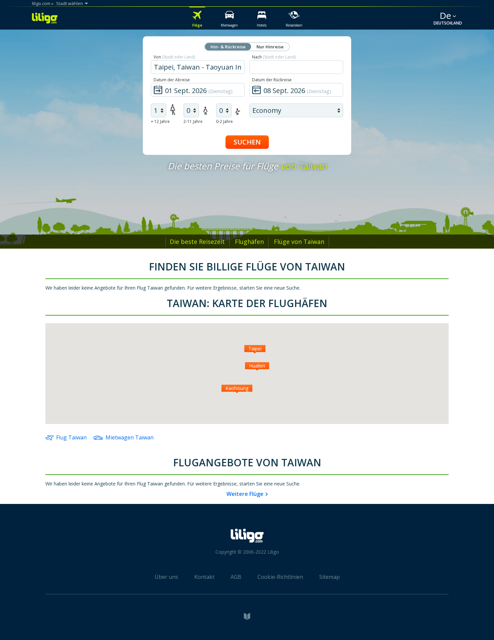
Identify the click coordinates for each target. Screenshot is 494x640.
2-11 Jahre (193, 121)
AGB (236, 577)
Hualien (257, 365)
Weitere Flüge (245, 494)
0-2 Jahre (224, 121)
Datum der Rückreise (272, 80)
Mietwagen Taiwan (130, 437)
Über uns (166, 577)
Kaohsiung (236, 388)
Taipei (254, 348)
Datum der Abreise (172, 80)
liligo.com (41, 3)
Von (174, 57)
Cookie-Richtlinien (280, 577)
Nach (274, 57)
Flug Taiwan (71, 437)
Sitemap (329, 577)
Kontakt (204, 577)
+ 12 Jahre (160, 121)
